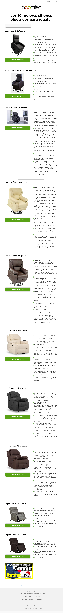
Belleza (7, 1)
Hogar (33, 1)
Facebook (34, 605)
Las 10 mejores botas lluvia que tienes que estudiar (31, 596)
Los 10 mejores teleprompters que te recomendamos (31, 597)
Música (26, 1)
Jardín (30, 1)
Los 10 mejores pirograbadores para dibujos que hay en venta (31, 599)
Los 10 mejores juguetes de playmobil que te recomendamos (18, 585)
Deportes (11, 1)
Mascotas (16, 1)
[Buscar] (57, 1)
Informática (21, 1)
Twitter (28, 605)
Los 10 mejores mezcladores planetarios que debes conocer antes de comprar (31, 593)
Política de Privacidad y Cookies (31, 610)
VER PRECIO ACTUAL (18, 60)
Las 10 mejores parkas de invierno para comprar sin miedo (31, 594)
